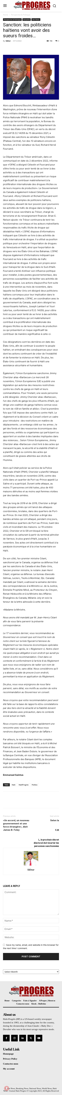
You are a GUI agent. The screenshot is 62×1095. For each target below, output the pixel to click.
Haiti (13, 785)
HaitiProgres (23, 785)
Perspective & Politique (20, 14)
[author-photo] (31, 865)
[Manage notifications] (6, 1088)
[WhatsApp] (27, 48)
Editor (8, 41)
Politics (34, 785)
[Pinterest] (20, 48)
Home (5, 14)
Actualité (26, 19)
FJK (57, 830)
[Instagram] (14, 1038)
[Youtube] (39, 1038)
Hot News (35, 19)
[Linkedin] (22, 1038)
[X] (13, 48)
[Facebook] (6, 48)
